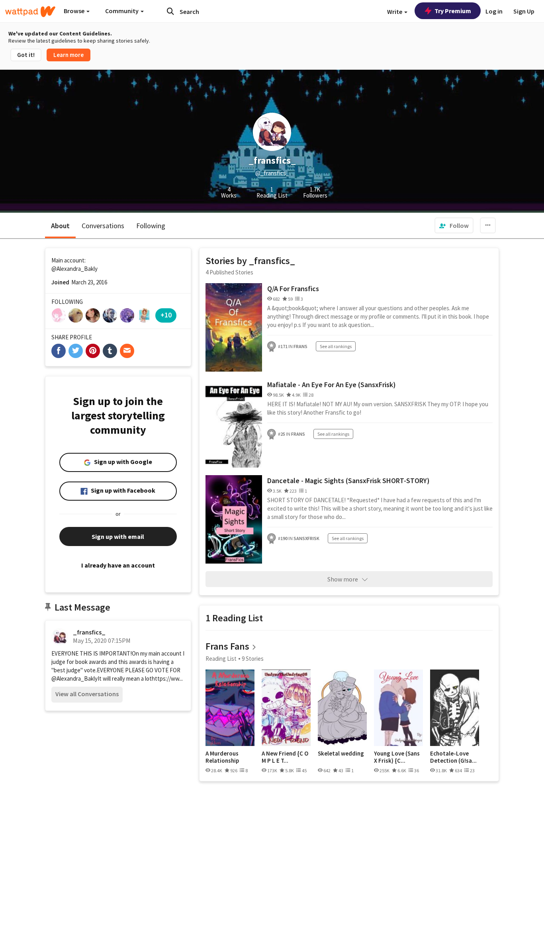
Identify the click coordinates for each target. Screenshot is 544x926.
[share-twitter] (75, 351)
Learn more (68, 55)
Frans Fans (227, 646)
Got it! (26, 55)
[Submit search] (170, 11)
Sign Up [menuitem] (523, 11)
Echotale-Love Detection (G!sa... (453, 757)
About (60, 225)
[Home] (30, 11)
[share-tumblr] (110, 351)
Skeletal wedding (341, 753)
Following (150, 225)
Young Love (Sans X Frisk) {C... (397, 757)
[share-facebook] (58, 351)
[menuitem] (454, 225)
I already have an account (118, 565)
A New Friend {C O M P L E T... (285, 757)
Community (122, 11)
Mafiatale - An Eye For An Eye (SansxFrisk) (331, 384)
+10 (166, 314)
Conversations (103, 225)
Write (395, 12)
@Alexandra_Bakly (74, 268)
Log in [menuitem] (494, 11)
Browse (75, 11)
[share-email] (127, 351)
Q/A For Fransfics (293, 288)
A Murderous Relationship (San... (222, 757)
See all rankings (336, 346)
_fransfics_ (89, 632)
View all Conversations (87, 694)
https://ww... (167, 678)
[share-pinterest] (93, 351)
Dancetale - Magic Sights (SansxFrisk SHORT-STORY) (348, 480)
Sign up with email (118, 536)
